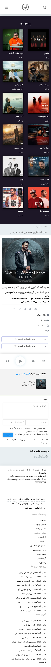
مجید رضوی (41, 554)
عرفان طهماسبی (39, 549)
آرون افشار (41, 558)
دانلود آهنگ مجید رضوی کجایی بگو (32, 589)
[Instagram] (15, 489)
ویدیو (15, 499)
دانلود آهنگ (35, 226)
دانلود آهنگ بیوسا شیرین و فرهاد (32, 629)
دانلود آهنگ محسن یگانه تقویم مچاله (31, 598)
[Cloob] (36, 309)
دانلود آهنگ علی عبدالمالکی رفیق (32, 572)
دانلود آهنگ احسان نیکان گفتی (33, 593)
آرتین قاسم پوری (23, 373)
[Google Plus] (19, 309)
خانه (45, 226)
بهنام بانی (42, 541)
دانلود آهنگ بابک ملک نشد (35, 646)
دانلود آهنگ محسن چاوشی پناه (33, 576)
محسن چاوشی (40, 524)
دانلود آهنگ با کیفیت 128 (24, 339)
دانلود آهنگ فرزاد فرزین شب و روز (32, 602)
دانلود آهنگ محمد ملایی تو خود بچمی (30, 654)
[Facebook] (14, 309)
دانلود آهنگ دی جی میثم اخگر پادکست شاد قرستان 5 (28, 660)
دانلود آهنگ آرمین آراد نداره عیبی (32, 650)
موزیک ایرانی (40, 508)
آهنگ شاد (29, 508)
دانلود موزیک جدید (37, 503)
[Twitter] (30, 309)
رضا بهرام (42, 562)
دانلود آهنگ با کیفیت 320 (24, 346)
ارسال (8, 434)
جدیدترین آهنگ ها (20, 503)
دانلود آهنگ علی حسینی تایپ (34, 620)
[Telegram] (25, 309)
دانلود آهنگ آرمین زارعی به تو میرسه (31, 581)
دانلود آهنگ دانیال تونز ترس (34, 625)
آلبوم (9, 499)
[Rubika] (34, 489)
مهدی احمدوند (40, 532)
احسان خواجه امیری (38, 545)
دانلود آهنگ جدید (41, 292)
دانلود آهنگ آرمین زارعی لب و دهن (31, 585)
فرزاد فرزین (41, 537)
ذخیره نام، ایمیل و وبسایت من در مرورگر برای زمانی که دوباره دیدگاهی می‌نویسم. (26, 430)
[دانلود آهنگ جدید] (25, 7)
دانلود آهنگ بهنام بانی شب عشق (32, 606)
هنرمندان (42, 520)
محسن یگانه (41, 528)
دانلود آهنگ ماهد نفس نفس (34, 637)
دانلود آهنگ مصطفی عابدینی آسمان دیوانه (29, 641)
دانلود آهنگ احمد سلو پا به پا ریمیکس (30, 633)
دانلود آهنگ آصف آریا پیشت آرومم (31, 610)
